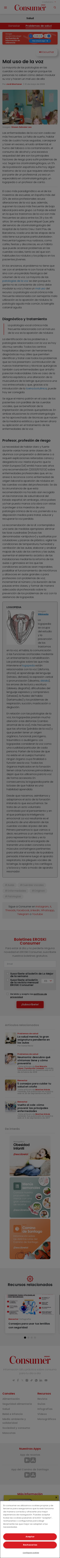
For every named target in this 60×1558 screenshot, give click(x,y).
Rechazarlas (30, 1544)
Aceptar (30, 1536)
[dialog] (30, 1529)
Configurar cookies (31, 1553)
